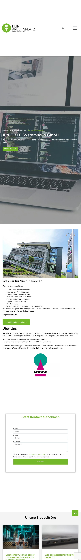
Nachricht (17, 442)
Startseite (5, 130)
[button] (75, 28)
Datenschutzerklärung (37, 454)
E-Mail (15, 435)
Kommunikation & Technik (18, 130)
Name (15, 429)
